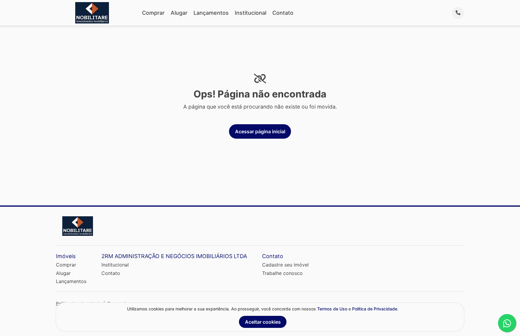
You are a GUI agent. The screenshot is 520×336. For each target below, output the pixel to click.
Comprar (153, 13)
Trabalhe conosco (282, 273)
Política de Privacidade (374, 308)
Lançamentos (211, 13)
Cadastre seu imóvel (285, 265)
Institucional (250, 13)
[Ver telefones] (458, 13)
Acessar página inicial (260, 131)
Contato (282, 13)
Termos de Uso (332, 308)
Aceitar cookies (263, 322)
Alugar (179, 13)
